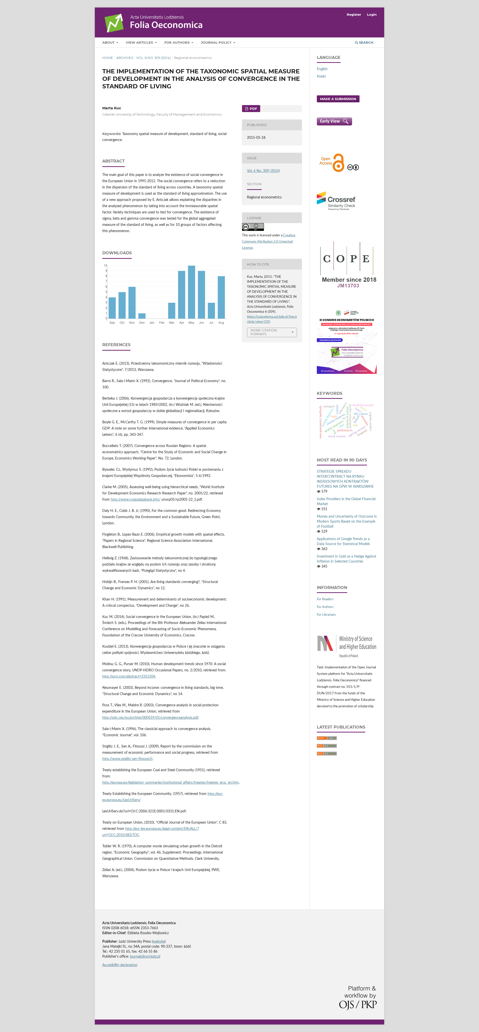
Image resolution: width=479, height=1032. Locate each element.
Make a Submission (338, 99)
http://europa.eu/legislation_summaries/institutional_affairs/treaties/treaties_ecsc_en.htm (170, 782)
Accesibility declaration (119, 965)
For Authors (177, 42)
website (159, 941)
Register (354, 14)
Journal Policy (217, 42)
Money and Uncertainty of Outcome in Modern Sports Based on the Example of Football (347, 521)
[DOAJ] (332, 171)
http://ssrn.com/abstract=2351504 (128, 676)
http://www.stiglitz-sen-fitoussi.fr (127, 759)
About (109, 42)
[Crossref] (336, 211)
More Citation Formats (263, 332)
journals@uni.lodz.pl (145, 956)
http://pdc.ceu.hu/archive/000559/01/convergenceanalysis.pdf (150, 718)
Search (365, 42)
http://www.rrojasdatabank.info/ (135, 499)
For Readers (325, 599)
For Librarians (326, 614)
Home (107, 58)
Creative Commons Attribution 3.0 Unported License (268, 242)
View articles (140, 42)
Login (372, 14)
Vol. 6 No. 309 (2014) (153, 58)
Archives (124, 58)
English (322, 69)
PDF (253, 109)
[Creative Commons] (353, 171)
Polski (321, 76)
